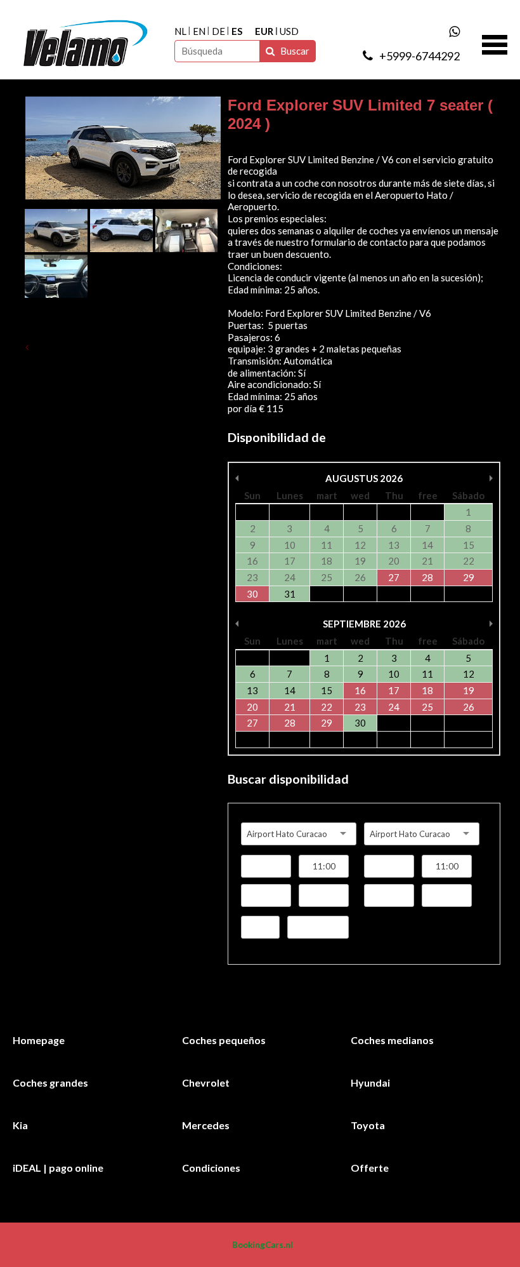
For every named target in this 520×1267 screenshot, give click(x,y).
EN (199, 31)
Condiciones (211, 1168)
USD (289, 31)
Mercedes (206, 1125)
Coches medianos (392, 1040)
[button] (494, 43)
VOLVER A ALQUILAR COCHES (101, 347)
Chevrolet (206, 1082)
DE (218, 31)
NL (180, 31)
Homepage (39, 1040)
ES (236, 31)
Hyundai (370, 1082)
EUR (264, 31)
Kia (20, 1125)
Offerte (370, 1168)
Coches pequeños (224, 1040)
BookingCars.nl (262, 1245)
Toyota (368, 1125)
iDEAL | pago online (58, 1168)
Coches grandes (50, 1082)
